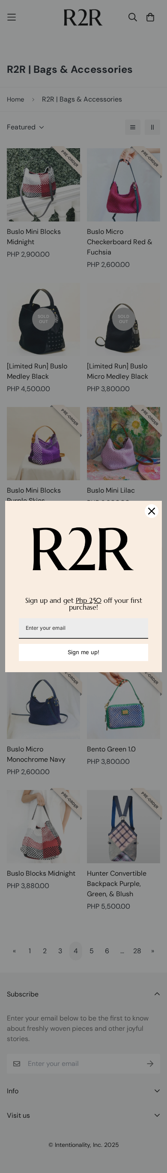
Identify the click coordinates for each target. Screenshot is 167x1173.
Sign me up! (83, 652)
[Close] (151, 511)
